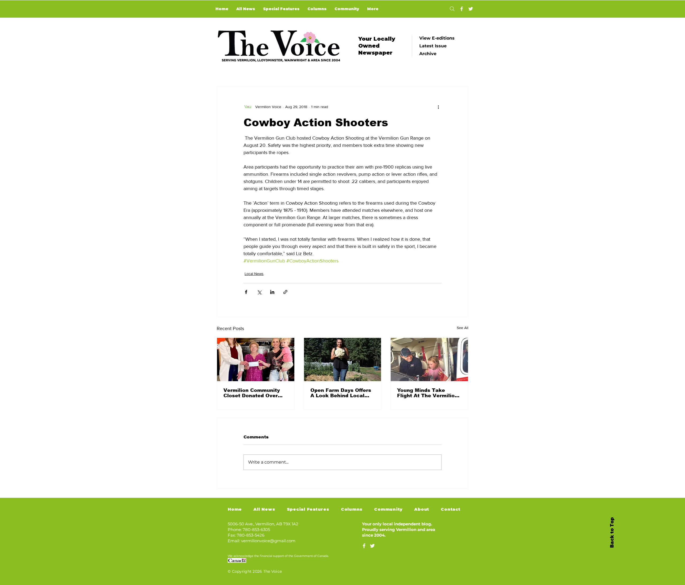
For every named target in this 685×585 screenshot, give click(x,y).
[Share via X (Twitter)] (259, 292)
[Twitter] (471, 9)
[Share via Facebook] (246, 292)
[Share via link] (285, 292)
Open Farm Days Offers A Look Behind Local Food (340, 393)
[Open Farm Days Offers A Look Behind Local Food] (342, 359)
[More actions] (438, 107)
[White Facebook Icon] (364, 546)
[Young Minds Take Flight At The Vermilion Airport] (429, 359)
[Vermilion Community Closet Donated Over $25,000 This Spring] (255, 359)
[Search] (452, 9)
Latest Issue (433, 45)
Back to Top (612, 532)
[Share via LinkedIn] (272, 292)
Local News (254, 274)
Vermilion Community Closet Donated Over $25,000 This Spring (251, 393)
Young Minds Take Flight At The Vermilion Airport (427, 393)
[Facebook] (462, 9)
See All (462, 328)
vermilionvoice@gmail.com (268, 540)
